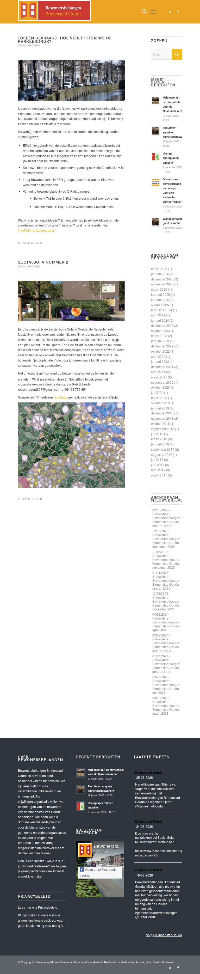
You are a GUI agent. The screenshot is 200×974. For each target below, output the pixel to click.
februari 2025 (160, 294)
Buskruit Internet (163, 962)
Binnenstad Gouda (148, 772)
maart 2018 (159, 439)
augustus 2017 (161, 454)
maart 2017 (159, 475)
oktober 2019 (160, 403)
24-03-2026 (144, 826)
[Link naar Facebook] (178, 12)
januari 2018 (160, 444)
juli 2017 (157, 459)
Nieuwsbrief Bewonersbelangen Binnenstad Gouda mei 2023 (166, 687)
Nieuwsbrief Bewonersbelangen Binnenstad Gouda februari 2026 (166, 520)
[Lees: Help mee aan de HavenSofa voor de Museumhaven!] (155, 100)
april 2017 (158, 470)
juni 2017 (157, 464)
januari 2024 (160, 320)
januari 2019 (160, 408)
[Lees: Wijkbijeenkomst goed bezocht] (155, 221)
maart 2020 (159, 397)
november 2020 (162, 382)
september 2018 (162, 428)
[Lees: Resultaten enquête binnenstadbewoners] (155, 131)
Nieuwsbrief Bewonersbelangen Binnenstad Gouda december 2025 (166, 541)
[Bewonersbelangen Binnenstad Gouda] (54, 11)
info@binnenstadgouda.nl (36, 230)
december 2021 (162, 366)
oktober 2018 (160, 423)
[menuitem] (141, 11)
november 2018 (162, 418)
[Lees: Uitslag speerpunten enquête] (155, 156)
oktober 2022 (160, 351)
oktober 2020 (160, 387)
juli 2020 (157, 392)
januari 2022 (160, 361)
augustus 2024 (161, 310)
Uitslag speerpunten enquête (171, 158)
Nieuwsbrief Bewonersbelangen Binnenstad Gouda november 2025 (166, 561)
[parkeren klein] (71, 80)
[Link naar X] (170, 12)
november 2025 (162, 284)
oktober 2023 (160, 330)
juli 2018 (157, 434)
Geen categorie (29, 45)
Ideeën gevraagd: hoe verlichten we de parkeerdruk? (65, 40)
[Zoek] (141, 11)
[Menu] (153, 12)
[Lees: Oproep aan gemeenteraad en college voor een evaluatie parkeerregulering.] (155, 182)
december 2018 (162, 413)
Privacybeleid (47, 907)
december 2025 (162, 279)
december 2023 (162, 325)
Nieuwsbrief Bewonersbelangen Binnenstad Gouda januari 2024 (166, 666)
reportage (60, 397)
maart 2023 (159, 335)
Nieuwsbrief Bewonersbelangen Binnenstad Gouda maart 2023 (166, 707)
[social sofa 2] (71, 301)
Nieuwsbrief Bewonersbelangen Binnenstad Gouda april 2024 (166, 624)
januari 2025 (160, 299)
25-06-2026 (144, 777)
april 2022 (158, 356)
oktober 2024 (160, 305)
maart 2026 (159, 268)
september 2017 (162, 449)
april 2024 (158, 315)
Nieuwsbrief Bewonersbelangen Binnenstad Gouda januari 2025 (166, 582)
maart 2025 (159, 289)
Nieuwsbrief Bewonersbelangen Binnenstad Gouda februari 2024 (166, 645)
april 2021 (158, 372)
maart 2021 (159, 377)
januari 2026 (160, 274)
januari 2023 (160, 341)
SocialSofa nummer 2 (43, 262)
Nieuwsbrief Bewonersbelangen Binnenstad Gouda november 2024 (166, 603)
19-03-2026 (144, 875)
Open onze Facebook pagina (98, 872)
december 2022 (162, 346)
